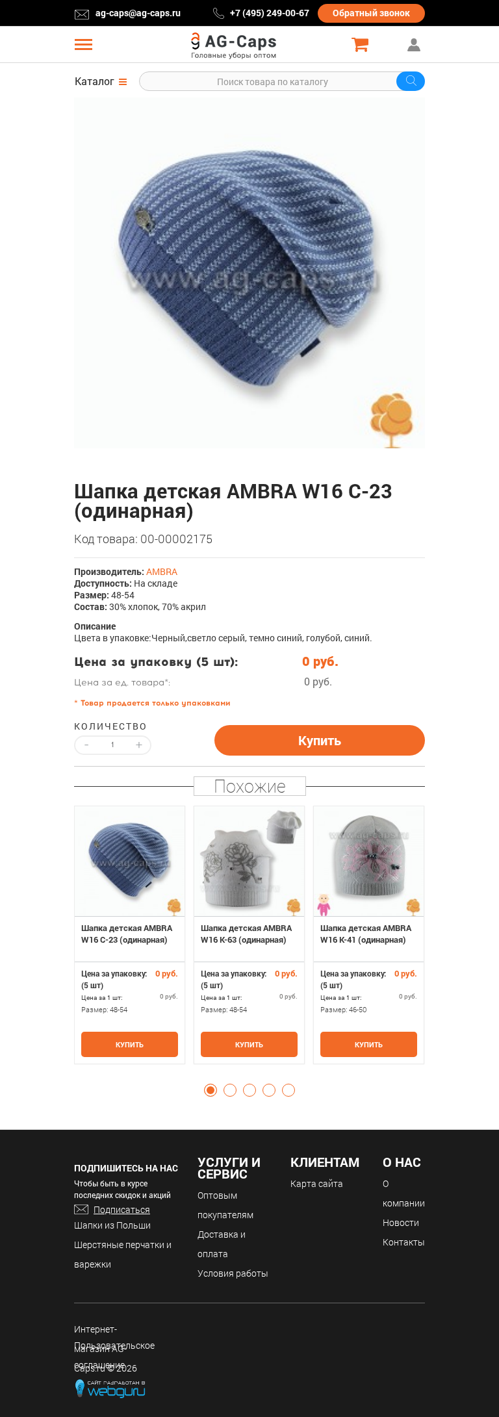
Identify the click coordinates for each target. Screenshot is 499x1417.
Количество (110, 726)
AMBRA (161, 571)
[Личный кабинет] (415, 44)
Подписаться (122, 1209)
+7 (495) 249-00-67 (269, 12)
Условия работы (233, 1273)
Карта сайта (316, 1183)
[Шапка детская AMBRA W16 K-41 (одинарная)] (369, 861)
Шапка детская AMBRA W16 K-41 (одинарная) (365, 933)
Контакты (404, 1242)
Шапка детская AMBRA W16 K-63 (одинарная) (246, 933)
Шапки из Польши (112, 1225)
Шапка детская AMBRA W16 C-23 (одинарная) (126, 933)
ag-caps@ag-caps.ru (138, 12)
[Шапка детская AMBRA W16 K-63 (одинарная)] (249, 861)
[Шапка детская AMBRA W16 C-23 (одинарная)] (249, 272)
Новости (401, 1222)
